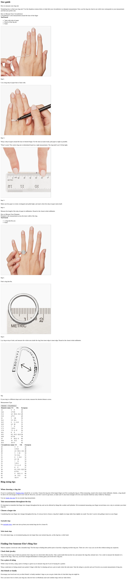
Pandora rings (20, 493)
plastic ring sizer (10, 498)
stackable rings (7, 524)
